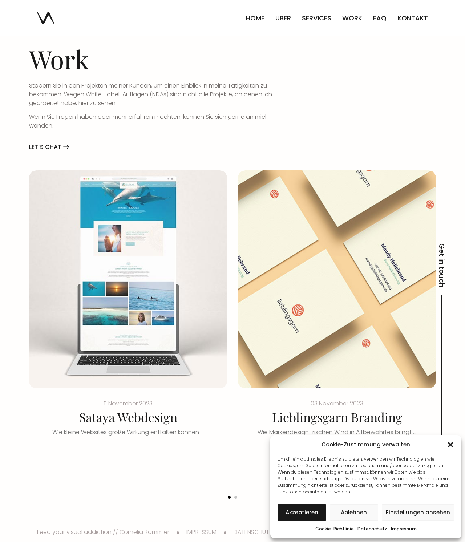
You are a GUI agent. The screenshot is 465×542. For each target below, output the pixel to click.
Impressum (404, 529)
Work (352, 18)
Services (316, 18)
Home (255, 18)
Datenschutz (372, 529)
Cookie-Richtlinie (334, 529)
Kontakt (412, 18)
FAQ (380, 18)
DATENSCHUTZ (253, 532)
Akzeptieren (302, 512)
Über (283, 18)
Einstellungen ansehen (418, 512)
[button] (450, 444)
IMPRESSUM (201, 532)
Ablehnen (354, 512)
